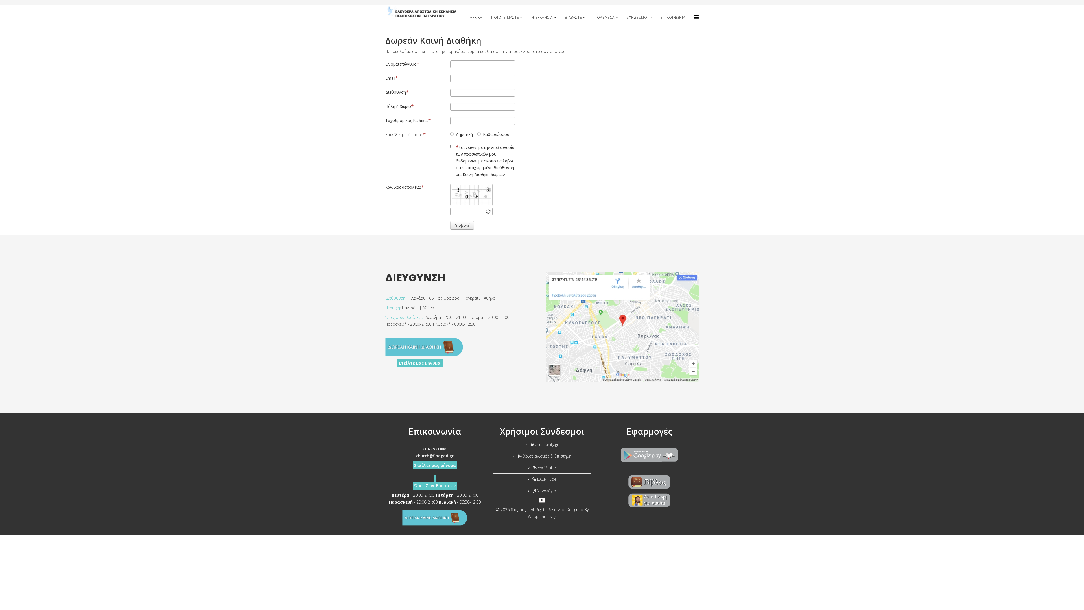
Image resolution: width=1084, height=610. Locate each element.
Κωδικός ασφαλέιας (403, 187)
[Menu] (696, 17)
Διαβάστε (573, 17)
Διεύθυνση (395, 92)
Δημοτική (464, 134)
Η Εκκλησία (542, 17)
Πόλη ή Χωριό (398, 106)
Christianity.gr (546, 444)
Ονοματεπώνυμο (401, 64)
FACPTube (546, 467)
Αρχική (476, 17)
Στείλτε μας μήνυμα (420, 363)
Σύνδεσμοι (637, 17)
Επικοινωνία (673, 17)
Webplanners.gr (542, 516)
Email (390, 78)
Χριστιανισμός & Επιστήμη (546, 456)
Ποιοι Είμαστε (505, 17)
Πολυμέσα (604, 17)
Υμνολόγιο (546, 490)
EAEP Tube (546, 479)
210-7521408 (434, 449)
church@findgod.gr (435, 455)
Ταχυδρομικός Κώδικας (406, 120)
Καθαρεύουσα (496, 134)
